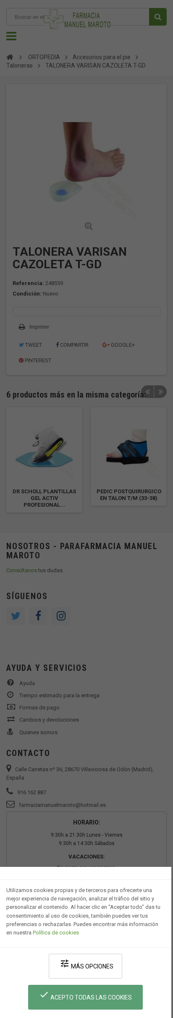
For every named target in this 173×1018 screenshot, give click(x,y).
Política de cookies (56, 932)
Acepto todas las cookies (85, 995)
